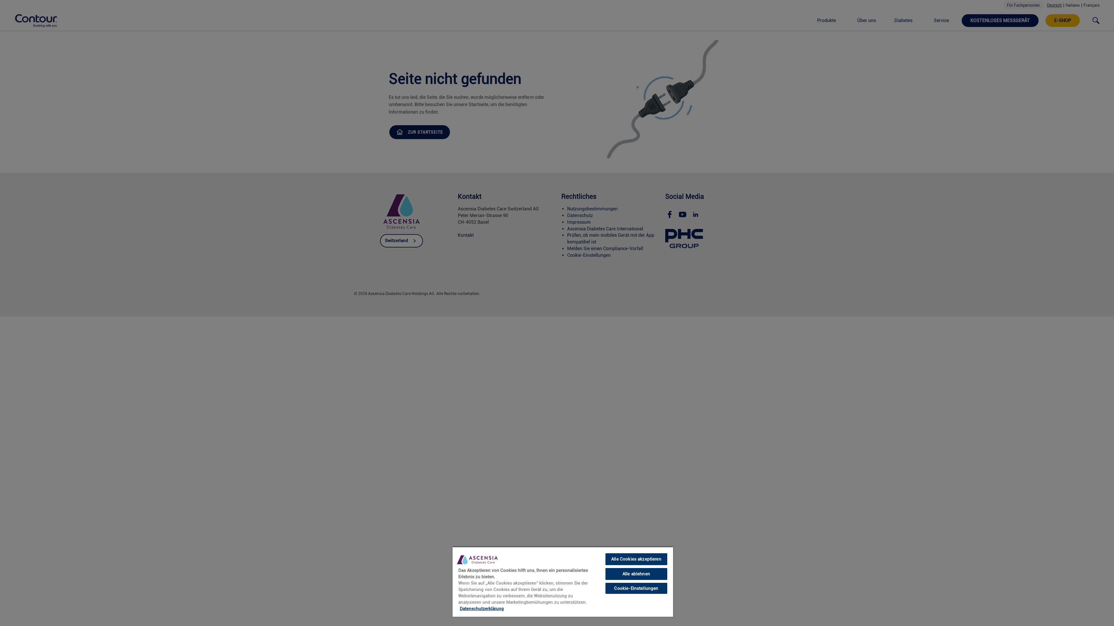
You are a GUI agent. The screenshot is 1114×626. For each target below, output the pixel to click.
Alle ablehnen (636, 573)
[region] (563, 582)
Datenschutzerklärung (482, 608)
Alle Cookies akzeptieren (636, 559)
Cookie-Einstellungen (636, 588)
